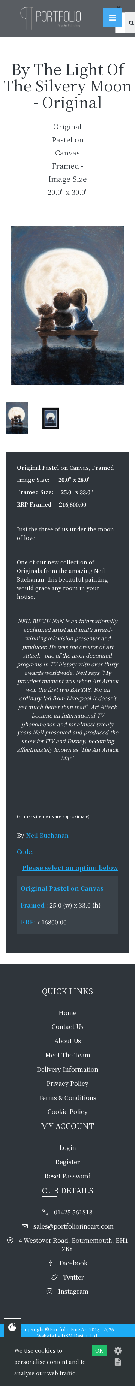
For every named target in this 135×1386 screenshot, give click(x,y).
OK (99, 1350)
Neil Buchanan (47, 835)
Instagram (73, 1291)
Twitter (73, 1277)
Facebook (73, 1263)
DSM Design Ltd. (80, 1335)
